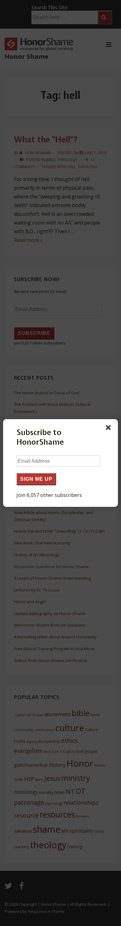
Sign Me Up (36, 479)
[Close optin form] (109, 429)
